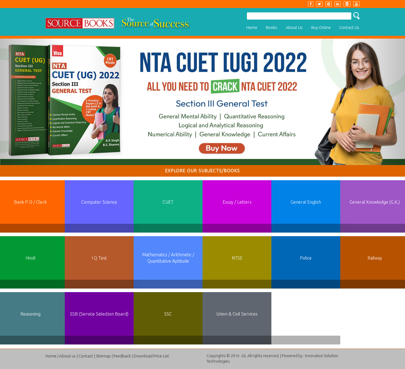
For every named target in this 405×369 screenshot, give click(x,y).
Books (271, 27)
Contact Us (349, 27)
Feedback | (123, 356)
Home (251, 27)
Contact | (87, 356)
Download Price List (151, 356)
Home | (51, 356)
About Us (294, 27)
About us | (68, 356)
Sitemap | (104, 356)
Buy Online (321, 27)
